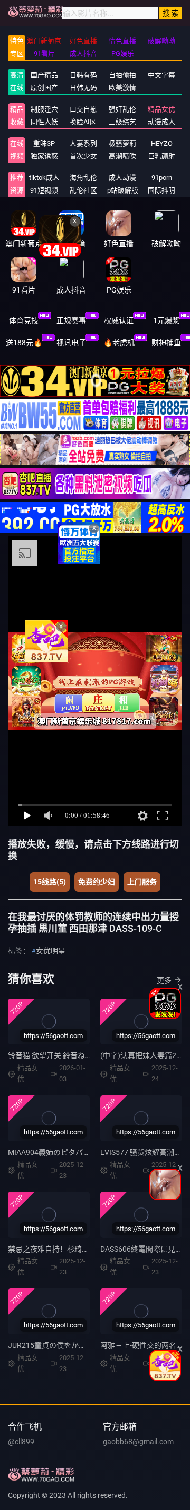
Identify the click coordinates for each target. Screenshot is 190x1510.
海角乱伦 (83, 178)
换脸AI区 (83, 122)
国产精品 (44, 75)
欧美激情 (122, 88)
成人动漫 (122, 178)
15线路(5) (49, 882)
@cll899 (21, 1441)
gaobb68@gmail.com (138, 1441)
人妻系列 (83, 143)
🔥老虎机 (119, 342)
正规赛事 (71, 320)
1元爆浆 (166, 320)
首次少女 (83, 156)
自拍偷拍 (122, 75)
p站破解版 (122, 190)
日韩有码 (83, 75)
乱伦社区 (83, 190)
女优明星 (50, 951)
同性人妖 (44, 122)
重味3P (44, 143)
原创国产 (44, 88)
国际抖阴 (161, 190)
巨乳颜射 (161, 156)
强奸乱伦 (122, 109)
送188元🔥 (24, 342)
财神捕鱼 (166, 342)
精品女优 (161, 109)
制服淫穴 (44, 109)
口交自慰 (83, 109)
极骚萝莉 (122, 143)
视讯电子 (71, 342)
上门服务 (142, 882)
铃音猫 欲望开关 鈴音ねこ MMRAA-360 (72, 1055)
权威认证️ (119, 320)
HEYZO (162, 143)
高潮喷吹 (122, 156)
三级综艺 (122, 122)
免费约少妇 (96, 882)
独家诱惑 (44, 156)
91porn (161, 178)
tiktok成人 (44, 178)
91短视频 (44, 190)
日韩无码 (83, 88)
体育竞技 (24, 320)
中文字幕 (161, 75)
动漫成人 (161, 122)
